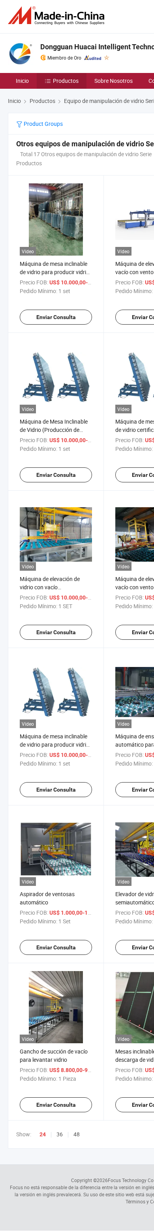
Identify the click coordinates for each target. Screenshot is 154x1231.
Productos (66, 80)
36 (59, 1134)
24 (42, 1134)
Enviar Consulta (56, 317)
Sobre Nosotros (113, 80)
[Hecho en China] (57, 15)
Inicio (22, 80)
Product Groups (43, 123)
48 (76, 1134)
